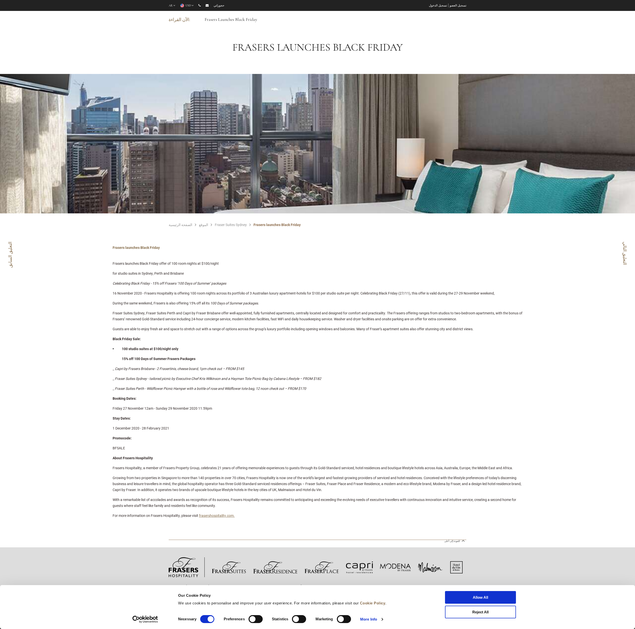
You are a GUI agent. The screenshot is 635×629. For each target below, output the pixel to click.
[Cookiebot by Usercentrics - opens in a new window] (145, 619)
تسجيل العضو (458, 5)
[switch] (256, 619)
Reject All (480, 612)
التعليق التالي (625, 253)
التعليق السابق (10, 255)
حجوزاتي (219, 5)
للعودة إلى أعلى (452, 541)
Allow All (480, 597)
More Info (368, 619)
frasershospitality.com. (217, 515)
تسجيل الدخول (438, 5)
